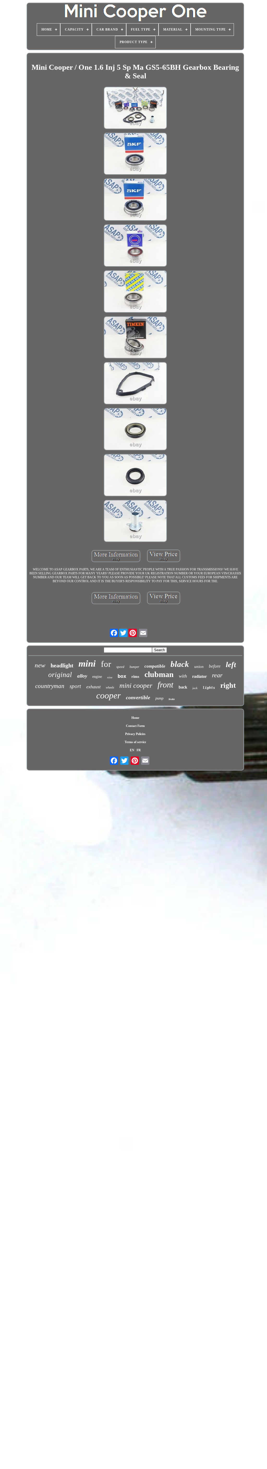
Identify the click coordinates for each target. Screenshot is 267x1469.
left (231, 664)
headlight (62, 665)
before (215, 666)
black (180, 664)
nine (109, 677)
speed (120, 667)
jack (194, 688)
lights (209, 688)
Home (135, 718)
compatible (154, 666)
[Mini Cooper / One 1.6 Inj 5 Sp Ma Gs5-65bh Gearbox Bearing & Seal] (135, 108)
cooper (108, 695)
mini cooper (135, 685)
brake (172, 699)
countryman (49, 686)
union (199, 666)
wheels (110, 687)
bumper (134, 667)
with (183, 676)
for (106, 664)
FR (139, 750)
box (122, 676)
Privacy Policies (135, 734)
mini (87, 663)
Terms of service (135, 742)
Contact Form (135, 726)
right (228, 685)
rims (135, 676)
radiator (199, 676)
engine (97, 677)
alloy (82, 676)
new (40, 665)
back (183, 687)
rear (217, 675)
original (60, 675)
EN (132, 750)
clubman (159, 674)
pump (159, 698)
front (165, 684)
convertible (138, 697)
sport (75, 686)
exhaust (93, 686)
